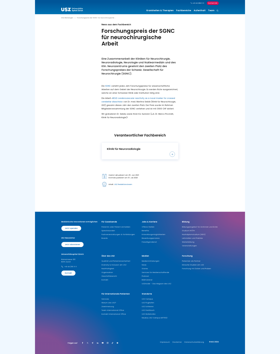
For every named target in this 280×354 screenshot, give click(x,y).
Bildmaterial (147, 280)
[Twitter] (87, 343)
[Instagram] (107, 343)
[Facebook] (82, 343)
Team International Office (113, 310)
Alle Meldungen (67, 18)
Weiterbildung (188, 242)
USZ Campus (147, 299)
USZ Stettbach (148, 310)
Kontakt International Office (114, 314)
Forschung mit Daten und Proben (196, 268)
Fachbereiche (183, 10)
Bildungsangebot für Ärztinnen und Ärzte (200, 227)
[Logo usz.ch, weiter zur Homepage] (72, 10)
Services (105, 299)
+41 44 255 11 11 (198, 3)
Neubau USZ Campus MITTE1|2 (154, 318)
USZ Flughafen (148, 303)
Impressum (165, 342)
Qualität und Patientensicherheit (116, 261)
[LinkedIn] (98, 343)
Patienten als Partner (191, 261)
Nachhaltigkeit (108, 268)
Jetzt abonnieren (72, 244)
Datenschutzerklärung (194, 342)
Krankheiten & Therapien (160, 10)
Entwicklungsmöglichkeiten (153, 234)
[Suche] (217, 10)
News (144, 265)
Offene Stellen (148, 227)
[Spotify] (117, 343)
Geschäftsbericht (109, 276)
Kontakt (68, 273)
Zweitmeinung (108, 306)
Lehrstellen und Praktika (192, 238)
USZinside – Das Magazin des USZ (156, 283)
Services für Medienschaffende (155, 272)
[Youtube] (103, 343)
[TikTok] (112, 343)
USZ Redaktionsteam (123, 184)
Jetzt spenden (71, 228)
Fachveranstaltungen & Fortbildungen (118, 234)
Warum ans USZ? (109, 303)
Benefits (145, 230)
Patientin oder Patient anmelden (116, 227)
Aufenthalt (200, 10)
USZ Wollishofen (149, 314)
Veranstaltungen (189, 246)
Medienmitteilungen (150, 261)
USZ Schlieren (148, 306)
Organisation (107, 272)
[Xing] (93, 343)
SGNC (108, 86)
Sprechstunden (108, 230)
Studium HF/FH (188, 230)
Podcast (145, 276)
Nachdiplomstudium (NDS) (193, 234)
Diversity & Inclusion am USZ (114, 265)
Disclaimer (177, 342)
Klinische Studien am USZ (193, 265)
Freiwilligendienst (149, 242)
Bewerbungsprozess (151, 238)
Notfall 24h (212, 3)
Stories (145, 268)
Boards (105, 238)
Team (211, 10)
